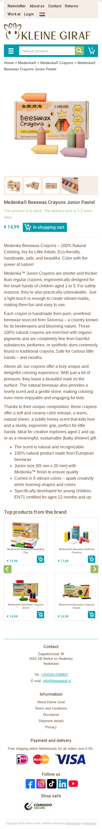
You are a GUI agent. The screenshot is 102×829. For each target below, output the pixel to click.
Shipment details (51, 721)
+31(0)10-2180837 (54, 675)
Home (9, 63)
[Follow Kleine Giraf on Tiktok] (51, 784)
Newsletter (17, 6)
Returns (71, 6)
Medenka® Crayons (56, 63)
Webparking (73, 823)
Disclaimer (51, 715)
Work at (14, 14)
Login (29, 14)
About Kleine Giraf (51, 702)
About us (37, 6)
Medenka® (27, 63)
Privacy (51, 727)
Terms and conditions (51, 708)
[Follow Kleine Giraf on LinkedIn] (61, 784)
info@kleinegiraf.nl (57, 681)
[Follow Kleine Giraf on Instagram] (40, 784)
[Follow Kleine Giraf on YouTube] (72, 784)
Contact (54, 6)
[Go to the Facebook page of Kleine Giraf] (29, 784)
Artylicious (90, 823)
